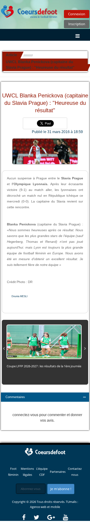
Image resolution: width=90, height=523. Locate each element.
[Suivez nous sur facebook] (27, 517)
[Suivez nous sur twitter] (40, 517)
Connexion (76, 14)
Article (11, 55)
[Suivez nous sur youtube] (65, 517)
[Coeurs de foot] (29, 10)
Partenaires (58, 472)
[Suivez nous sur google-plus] (54, 517)
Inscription (76, 24)
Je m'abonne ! (60, 489)
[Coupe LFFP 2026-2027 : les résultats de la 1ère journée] (44, 341)
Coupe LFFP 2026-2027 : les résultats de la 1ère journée (44, 366)
